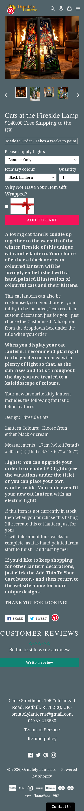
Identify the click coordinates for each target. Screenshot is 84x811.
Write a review (39, 662)
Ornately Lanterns (39, 769)
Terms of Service (42, 729)
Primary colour (20, 169)
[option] (21, 92)
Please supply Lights (25, 151)
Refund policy (42, 738)
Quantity (67, 169)
